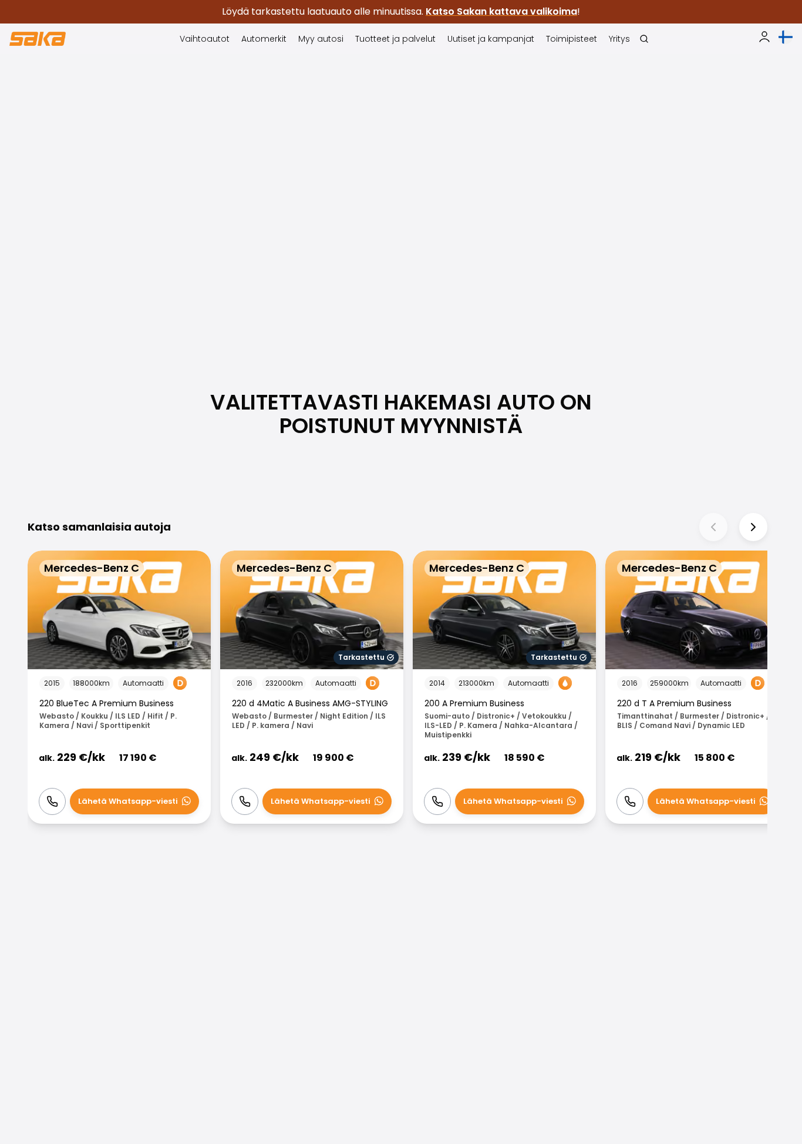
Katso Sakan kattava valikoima (501, 11)
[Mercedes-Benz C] (119, 687)
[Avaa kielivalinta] (786, 37)
